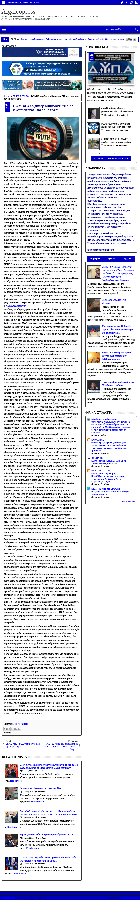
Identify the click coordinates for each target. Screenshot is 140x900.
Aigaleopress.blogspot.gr (104, 419)
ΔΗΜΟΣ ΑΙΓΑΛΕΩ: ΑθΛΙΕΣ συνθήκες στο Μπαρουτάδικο (116, 141)
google (131, 2)
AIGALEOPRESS (130, 898)
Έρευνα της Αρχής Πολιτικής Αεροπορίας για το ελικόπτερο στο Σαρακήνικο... (117, 329)
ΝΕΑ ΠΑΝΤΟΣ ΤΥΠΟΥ (102, 470)
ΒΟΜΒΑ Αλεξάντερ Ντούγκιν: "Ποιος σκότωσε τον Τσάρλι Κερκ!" (43, 108)
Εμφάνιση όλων (128, 501)
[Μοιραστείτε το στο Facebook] (16, 729)
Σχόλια (111, 258)
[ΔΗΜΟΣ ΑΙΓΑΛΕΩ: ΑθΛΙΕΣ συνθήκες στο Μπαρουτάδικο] (93, 144)
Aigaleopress (18, 11)
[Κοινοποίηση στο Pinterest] (19, 729)
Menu (3, 2)
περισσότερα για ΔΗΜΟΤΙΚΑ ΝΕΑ (111, 158)
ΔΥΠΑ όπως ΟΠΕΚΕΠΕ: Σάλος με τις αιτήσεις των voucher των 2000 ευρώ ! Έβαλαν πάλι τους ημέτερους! (111, 91)
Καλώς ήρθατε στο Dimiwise (105, 489)
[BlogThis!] (9, 729)
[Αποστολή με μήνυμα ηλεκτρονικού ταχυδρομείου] (5, 729)
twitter (122, 2)
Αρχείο (127, 258)
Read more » (17, 781)
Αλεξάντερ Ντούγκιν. (16, 306)
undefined (42, 771)
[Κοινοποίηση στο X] (12, 729)
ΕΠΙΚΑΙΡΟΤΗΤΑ (20, 724)
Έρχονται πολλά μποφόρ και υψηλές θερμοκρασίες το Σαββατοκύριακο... (116, 355)
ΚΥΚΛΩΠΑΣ (97, 440)
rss (136, 2)
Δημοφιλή (95, 258)
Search (136, 29)
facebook (126, 2)
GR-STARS (97, 458)
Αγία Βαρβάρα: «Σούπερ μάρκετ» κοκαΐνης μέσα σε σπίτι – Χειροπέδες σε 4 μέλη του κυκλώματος (117, 110)
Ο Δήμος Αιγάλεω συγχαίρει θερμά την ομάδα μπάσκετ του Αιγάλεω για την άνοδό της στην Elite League (117, 126)
